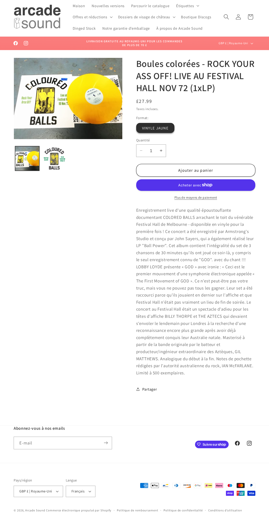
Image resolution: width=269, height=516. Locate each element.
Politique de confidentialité (183, 510)
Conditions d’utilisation (225, 510)
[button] (187, 5)
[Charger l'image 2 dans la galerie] (54, 158)
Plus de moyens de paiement (195, 197)
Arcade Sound (35, 510)
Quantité (143, 140)
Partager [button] (149, 388)
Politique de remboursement (137, 510)
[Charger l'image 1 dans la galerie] (27, 158)
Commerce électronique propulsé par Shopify (78, 510)
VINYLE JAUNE (155, 127)
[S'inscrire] (106, 442)
